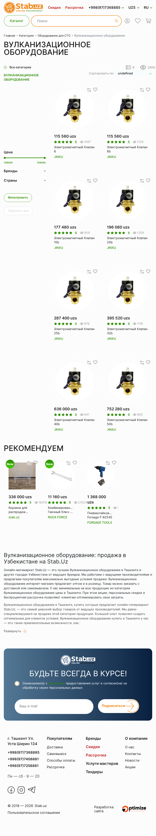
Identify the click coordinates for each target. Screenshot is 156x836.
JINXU (58, 157)
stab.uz (14, 517)
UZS (131, 7)
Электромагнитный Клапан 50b (127, 422)
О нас (129, 747)
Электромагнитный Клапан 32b (127, 331)
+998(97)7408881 (23, 759)
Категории (26, 35)
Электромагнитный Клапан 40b (74, 422)
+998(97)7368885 (104, 7)
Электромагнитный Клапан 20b (127, 240)
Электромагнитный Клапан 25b (74, 331)
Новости (132, 760)
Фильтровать (18, 197)
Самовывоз (56, 754)
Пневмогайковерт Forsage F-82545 (100, 515)
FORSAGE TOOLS (99, 522)
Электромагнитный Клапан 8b (127, 149)
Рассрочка (74, 7)
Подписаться (114, 706)
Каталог (16, 21)
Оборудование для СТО (54, 35)
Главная (9, 35)
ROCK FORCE (57, 517)
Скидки (54, 7)
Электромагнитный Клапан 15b (74, 240)
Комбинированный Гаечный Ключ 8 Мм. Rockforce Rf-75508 (61, 510)
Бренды (93, 738)
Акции (130, 767)
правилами (56, 683)
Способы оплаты (61, 760)
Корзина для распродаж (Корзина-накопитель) (18, 510)
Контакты (133, 754)
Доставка (55, 747)
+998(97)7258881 (23, 766)
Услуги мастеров (102, 763)
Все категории (20, 67)
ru (146, 7)
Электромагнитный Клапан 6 (74, 149)
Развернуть (12, 631)
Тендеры (94, 772)
